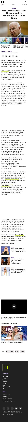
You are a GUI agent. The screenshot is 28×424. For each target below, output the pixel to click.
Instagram (5, 378)
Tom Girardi (5, 71)
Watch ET (24, 5)
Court (17, 351)
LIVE (3, 5)
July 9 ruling (10, 132)
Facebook (5, 376)
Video (13, 5)
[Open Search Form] (26, 2)
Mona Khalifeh (7, 51)
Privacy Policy (6, 396)
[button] (14, 306)
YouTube (5, 382)
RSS (4, 389)
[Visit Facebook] (4, 408)
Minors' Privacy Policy (9, 401)
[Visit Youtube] (16, 408)
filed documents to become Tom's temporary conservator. (13, 183)
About (4, 385)
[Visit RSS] (20, 408)
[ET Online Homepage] (3, 2)
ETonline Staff (6, 387)
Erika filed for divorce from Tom (12, 236)
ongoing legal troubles (12, 179)
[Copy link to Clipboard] (16, 56)
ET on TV (5, 383)
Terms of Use (6, 395)
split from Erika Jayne (15, 177)
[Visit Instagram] (12, 408)
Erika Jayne (9, 351)
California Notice (7, 400)
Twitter (4, 380)
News (14, 8)
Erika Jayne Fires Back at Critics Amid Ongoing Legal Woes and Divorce (13, 318)
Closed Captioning (8, 398)
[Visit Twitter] (8, 408)
